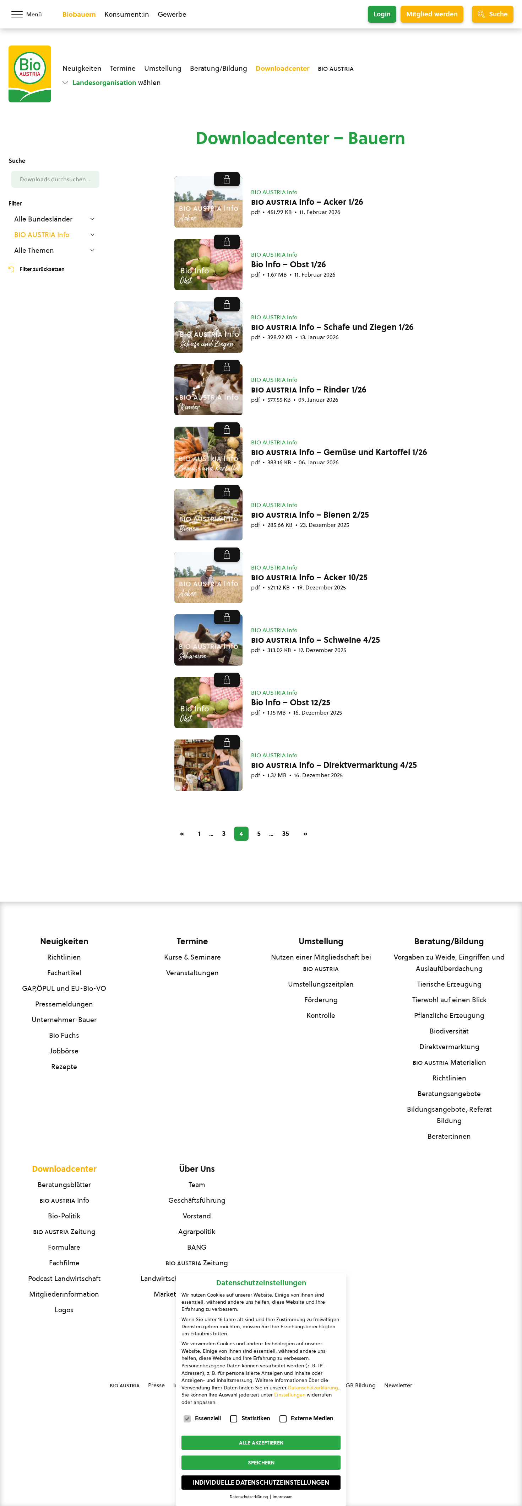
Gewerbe (172, 14)
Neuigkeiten (82, 68)
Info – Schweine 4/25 (315, 640)
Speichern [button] (261, 1462)
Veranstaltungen (192, 972)
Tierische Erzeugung (449, 984)
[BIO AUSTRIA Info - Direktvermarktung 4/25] (208, 765)
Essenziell (208, 1418)
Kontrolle (320, 1015)
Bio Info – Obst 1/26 (288, 264)
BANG (196, 1247)
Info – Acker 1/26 (307, 202)
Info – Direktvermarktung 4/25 (334, 765)
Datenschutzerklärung (313, 1387)
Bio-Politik (64, 1216)
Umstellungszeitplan (321, 984)
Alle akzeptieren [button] (261, 1442)
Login (382, 14)
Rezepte (64, 1066)
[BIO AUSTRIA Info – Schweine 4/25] (208, 640)
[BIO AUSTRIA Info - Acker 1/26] (208, 202)
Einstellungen (289, 1394)
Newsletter (398, 1385)
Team (197, 1184)
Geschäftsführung (196, 1200)
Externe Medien (312, 1418)
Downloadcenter (282, 68)
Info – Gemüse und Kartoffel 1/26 (339, 452)
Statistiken (255, 1418)
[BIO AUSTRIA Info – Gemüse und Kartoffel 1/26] (208, 452)
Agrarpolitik (196, 1231)
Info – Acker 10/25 (309, 577)
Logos (64, 1309)
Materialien (449, 1062)
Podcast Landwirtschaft (64, 1278)
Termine (123, 68)
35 (285, 833)
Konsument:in (126, 14)
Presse (156, 1385)
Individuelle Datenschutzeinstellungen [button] (261, 1482)
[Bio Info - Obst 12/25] (208, 702)
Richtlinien (64, 957)
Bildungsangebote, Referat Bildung (449, 1115)
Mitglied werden (432, 14)
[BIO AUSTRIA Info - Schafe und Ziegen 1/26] (208, 327)
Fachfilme (64, 1262)
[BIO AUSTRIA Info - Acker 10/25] (208, 577)
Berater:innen (449, 1136)
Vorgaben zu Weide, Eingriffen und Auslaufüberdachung (449, 962)
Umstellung (162, 68)
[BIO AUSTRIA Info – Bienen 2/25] (208, 514)
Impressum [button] (283, 1496)
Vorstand (197, 1216)
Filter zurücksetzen (42, 269)
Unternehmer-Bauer (64, 1019)
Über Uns (197, 1169)
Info (64, 1200)
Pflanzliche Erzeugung (449, 1015)
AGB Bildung (359, 1385)
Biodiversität (449, 1031)
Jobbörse (64, 1051)
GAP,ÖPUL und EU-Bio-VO (64, 988)
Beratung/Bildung (218, 68)
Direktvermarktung (449, 1046)
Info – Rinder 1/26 (308, 389)
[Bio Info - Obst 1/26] (208, 264)
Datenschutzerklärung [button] (249, 1496)
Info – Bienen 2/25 (310, 514)
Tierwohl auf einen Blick (449, 999)
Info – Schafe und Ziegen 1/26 (332, 327)
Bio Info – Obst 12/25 (290, 702)
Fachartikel (64, 972)
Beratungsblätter (64, 1184)
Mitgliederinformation (64, 1294)
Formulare (64, 1247)
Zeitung (64, 1231)
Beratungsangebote (449, 1093)
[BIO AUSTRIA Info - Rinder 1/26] (208, 389)
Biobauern (79, 14)
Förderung (321, 999)
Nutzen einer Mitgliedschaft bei (321, 962)
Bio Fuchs (64, 1035)
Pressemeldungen (64, 1004)
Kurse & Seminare (192, 957)
